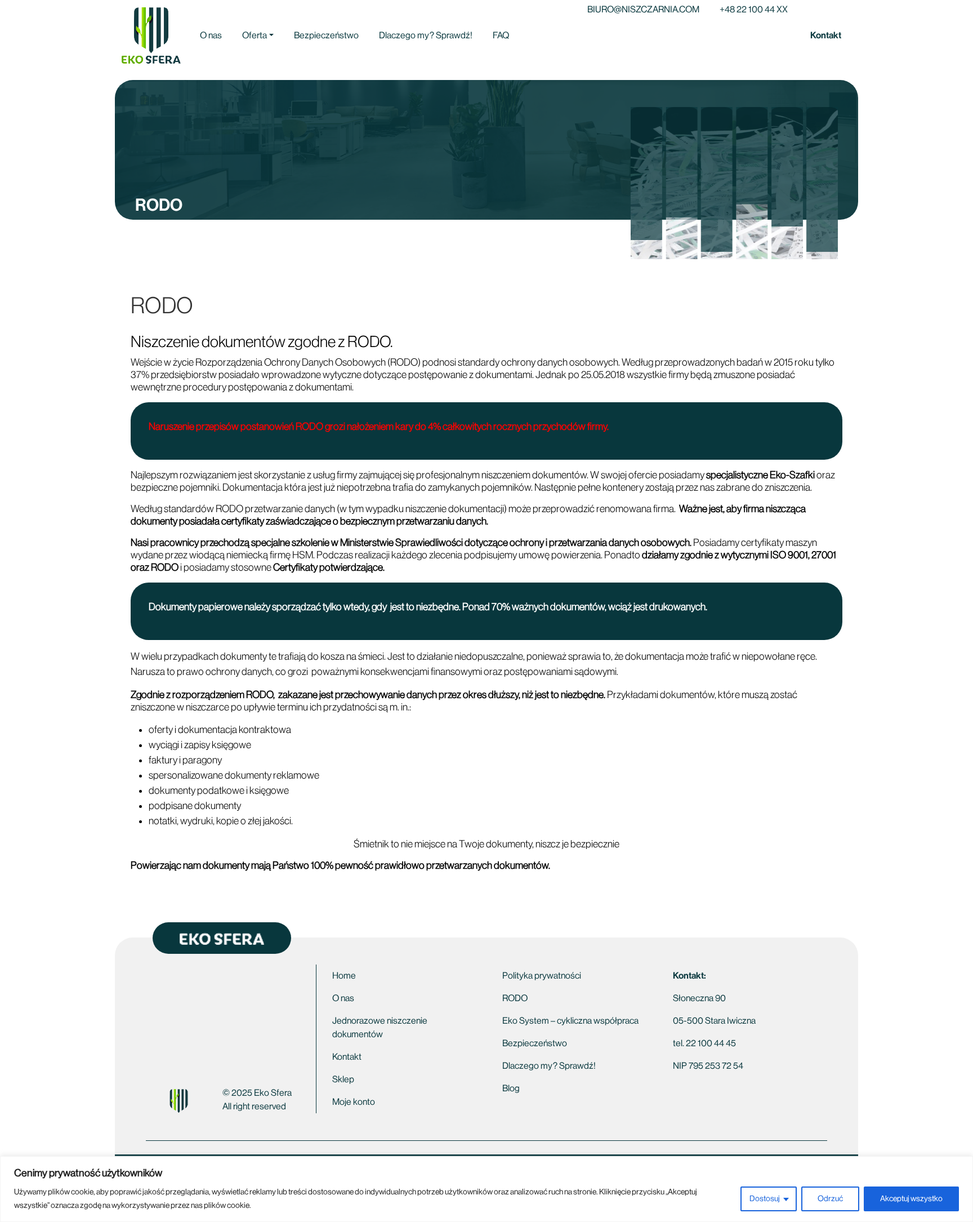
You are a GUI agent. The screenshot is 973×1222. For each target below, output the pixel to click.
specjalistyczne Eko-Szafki (760, 475)
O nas (211, 35)
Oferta (254, 35)
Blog (511, 1088)
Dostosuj (764, 1199)
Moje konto (353, 1102)
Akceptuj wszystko (911, 1199)
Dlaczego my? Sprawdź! (425, 35)
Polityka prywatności (541, 975)
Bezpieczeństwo (326, 35)
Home (344, 975)
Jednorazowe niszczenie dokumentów (379, 1027)
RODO (515, 998)
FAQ (501, 35)
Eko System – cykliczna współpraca (570, 1020)
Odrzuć (830, 1199)
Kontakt (825, 35)
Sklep (343, 1079)
